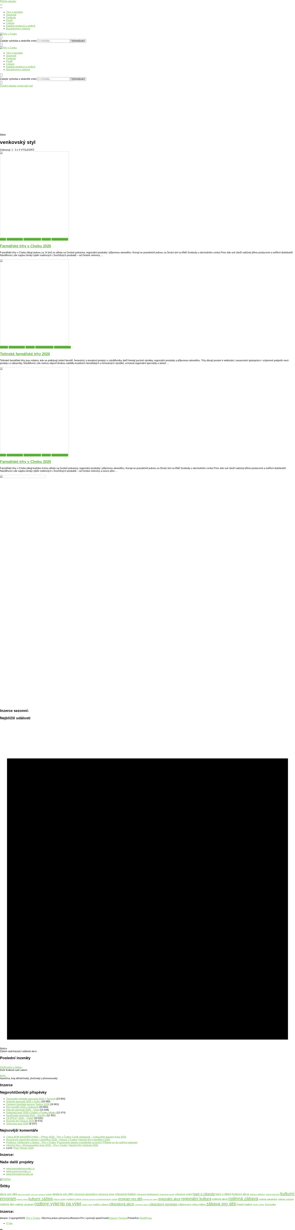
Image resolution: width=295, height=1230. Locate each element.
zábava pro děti (221, 1203)
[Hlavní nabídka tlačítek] (1, 4)
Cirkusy (10, 23)
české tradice (244, 1204)
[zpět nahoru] (1, 1229)
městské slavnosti (89, 1199)
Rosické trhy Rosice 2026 (20, 1121)
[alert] (147, 888)
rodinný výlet (46, 1203)
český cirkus (258, 1204)
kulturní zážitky (59, 1199)
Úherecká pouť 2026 (17, 1123)
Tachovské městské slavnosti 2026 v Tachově (31, 1098)
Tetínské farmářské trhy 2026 (25, 354)
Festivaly (11, 17)
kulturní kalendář (273, 1194)
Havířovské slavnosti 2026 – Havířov (26, 1115)
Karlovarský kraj (32, 239)
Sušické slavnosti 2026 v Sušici (23, 1101)
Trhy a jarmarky (14, 12)
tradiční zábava (100, 1204)
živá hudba (270, 1204)
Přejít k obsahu (8, 1)
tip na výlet (70, 1203)
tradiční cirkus (87, 1205)
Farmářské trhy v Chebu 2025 (25, 462)
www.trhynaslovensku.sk (19, 1174)
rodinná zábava (243, 1198)
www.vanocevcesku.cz (18, 1171)
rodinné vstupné (286, 1199)
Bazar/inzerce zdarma (18, 28)
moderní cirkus (73, 1199)
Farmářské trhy (15, 239)
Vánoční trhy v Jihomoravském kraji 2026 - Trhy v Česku (36, 1145)
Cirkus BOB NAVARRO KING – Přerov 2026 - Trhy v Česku (38, 1137)
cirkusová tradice (125, 1194)
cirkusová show (106, 1194)
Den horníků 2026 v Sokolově (22, 1107)
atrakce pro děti (62, 1194)
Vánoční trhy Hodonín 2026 (83, 1145)
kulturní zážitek (40, 1199)
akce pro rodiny (24, 1194)
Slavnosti (11, 15)
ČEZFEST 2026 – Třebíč (19, 1118)
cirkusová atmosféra (85, 1194)
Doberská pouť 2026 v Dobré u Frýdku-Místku (31, 1112)
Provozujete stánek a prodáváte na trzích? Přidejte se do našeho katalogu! (97, 1142)
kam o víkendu (204, 1194)
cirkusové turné (166, 1194)
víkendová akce (121, 1204)
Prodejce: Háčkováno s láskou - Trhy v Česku (31, 1142)
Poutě (9, 20)
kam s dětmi (224, 1194)
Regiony (46, 239)
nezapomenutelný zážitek (107, 1199)
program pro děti (130, 1199)
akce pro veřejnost (38, 1194)
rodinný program (24, 1204)
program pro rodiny (150, 1199)
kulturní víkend (22, 1199)
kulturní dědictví (257, 1194)
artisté (49, 1194)
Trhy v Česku (33, 1218)
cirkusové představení (147, 1194)
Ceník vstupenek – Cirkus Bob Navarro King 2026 (99, 1137)
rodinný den (7, 1204)
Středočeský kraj (44, 347)
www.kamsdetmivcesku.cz (20, 1168)
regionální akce (169, 1199)
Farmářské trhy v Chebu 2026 (25, 246)
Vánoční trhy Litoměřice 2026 (94, 1139)
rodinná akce (220, 1199)
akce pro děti (8, 1194)
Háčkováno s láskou (11, 1067)
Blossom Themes (117, 1218)
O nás (9, 1223)
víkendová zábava (142, 1205)
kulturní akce (240, 1194)
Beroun (4, 347)
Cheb (3, 239)
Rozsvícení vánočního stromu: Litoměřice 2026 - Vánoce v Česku (41, 1139)
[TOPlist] (5, 1179)
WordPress (146, 1218)
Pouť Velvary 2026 (23, 1148)
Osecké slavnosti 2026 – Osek (22, 1110)
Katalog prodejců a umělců (20, 26)
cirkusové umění (184, 1194)
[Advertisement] (147, 110)
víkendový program (163, 1204)
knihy (3, 1075)
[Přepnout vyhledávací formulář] (1, 37)
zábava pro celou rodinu (192, 1204)
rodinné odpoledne (268, 1199)
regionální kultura (196, 1198)
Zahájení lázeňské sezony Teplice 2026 (27, 1104)
